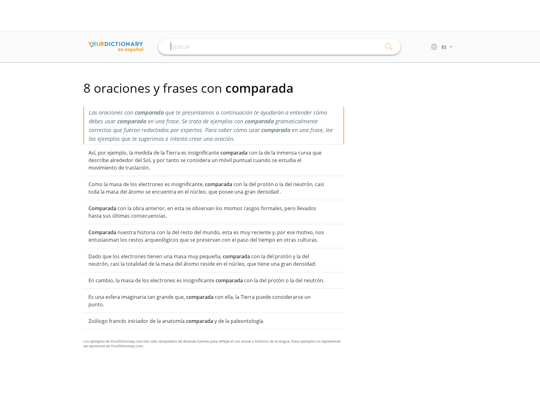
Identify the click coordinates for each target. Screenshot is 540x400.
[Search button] (389, 47)
